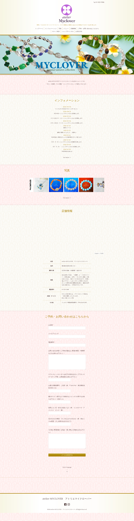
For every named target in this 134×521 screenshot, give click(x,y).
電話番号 (51, 342)
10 (77, 72)
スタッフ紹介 (56, 31)
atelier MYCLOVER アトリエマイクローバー (67, 498)
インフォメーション (51, 28)
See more (66, 157)
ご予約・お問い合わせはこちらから (88, 28)
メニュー (66, 28)
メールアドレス (53, 334)
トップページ (39, 28)
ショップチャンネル (68, 31)
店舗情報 (73, 28)
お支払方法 (79, 31)
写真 (60, 28)
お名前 (50, 325)
